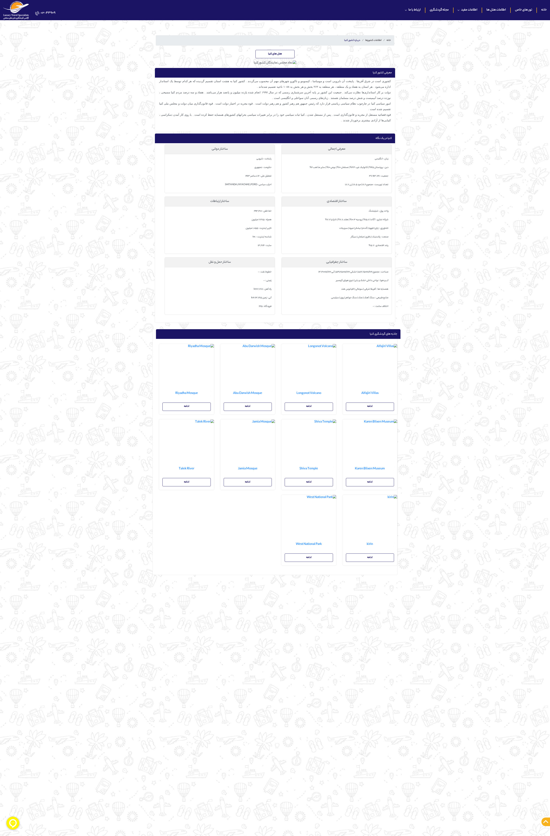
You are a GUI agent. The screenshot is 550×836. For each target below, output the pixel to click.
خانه (544, 10)
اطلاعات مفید (469, 10)
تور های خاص (523, 10)
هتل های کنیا (275, 54)
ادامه (370, 406)
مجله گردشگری (439, 10)
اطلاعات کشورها (373, 40)
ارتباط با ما (414, 10)
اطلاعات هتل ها (496, 10)
